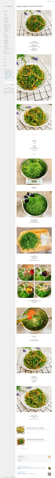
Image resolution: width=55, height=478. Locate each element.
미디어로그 (5, 14)
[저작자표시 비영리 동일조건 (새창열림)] (25, 448)
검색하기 (4, 82)
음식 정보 (6, 22)
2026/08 (9, 87)
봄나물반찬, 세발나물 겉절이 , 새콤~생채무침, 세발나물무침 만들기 (30, 6)
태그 (5, 13)
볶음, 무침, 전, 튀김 (7, 27)
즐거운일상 (6, 46)
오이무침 (6, 76)
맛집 (5, 51)
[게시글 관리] (19, 448)
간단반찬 (13, 77)
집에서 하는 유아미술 (7, 37)
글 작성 (49, 0)
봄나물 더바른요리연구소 (21, 472)
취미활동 (6, 44)
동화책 (5, 42)
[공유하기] (18, 448)
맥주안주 (11, 76)
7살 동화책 (6, 78)
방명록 (5, 15)
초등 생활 (6, 40)
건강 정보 (6, 21)
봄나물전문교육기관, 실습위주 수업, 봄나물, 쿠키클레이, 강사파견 (26, 473)
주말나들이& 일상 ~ (7, 48)
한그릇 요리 (6, 28)
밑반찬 (5, 29)
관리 (51, 0)
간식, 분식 (6, 30)
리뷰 (5, 33)
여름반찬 (6, 77)
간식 (8, 76)
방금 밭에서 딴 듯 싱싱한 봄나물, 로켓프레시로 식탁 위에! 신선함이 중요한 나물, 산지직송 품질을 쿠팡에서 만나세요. (31, 468)
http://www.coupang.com (20, 465)
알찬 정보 (6, 17)
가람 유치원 (6, 49)
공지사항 (5, 59)
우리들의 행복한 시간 (21, 456)
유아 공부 (6, 35)
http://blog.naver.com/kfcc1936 (21, 471)
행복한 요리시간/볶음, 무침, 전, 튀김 (20, 7)
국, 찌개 (6, 26)
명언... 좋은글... (6, 53)
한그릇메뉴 (9, 77)
